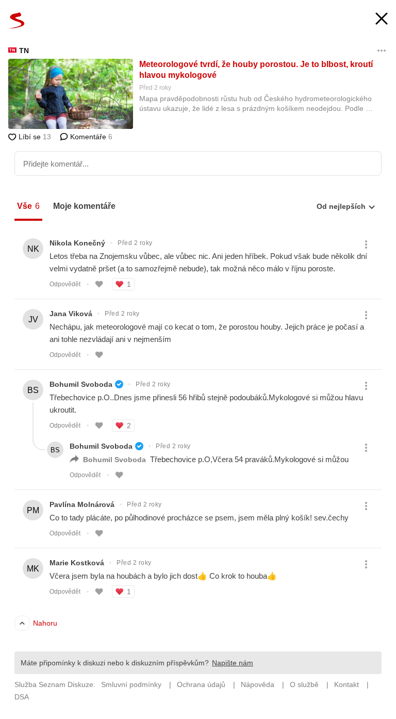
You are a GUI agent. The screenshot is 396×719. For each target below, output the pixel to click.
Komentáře (90, 137)
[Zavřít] (381, 19)
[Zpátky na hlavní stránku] (16, 20)
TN (24, 50)
